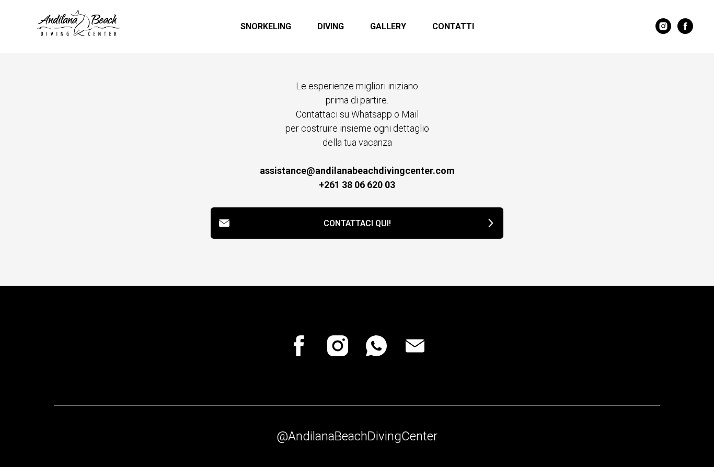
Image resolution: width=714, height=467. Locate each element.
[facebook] (685, 26)
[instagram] (663, 26)
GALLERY (388, 26)
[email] (415, 346)
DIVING (330, 26)
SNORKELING (265, 26)
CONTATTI (453, 26)
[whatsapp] (376, 346)
